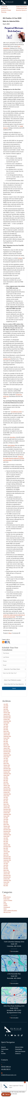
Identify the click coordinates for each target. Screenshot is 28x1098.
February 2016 (7, 872)
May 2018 (6, 848)
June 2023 (6, 760)
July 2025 (6, 724)
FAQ (2, 1051)
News (5, 902)
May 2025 (6, 727)
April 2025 (6, 729)
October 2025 (7, 719)
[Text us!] (11, 1095)
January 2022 (7, 787)
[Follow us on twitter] (9, 642)
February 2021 (7, 805)
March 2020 (6, 824)
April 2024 (6, 743)
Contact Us (18, 1053)
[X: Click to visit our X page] (8, 1035)
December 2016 (7, 856)
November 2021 (7, 790)
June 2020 (6, 819)
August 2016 (6, 861)
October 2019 (7, 833)
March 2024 (6, 744)
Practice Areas (4, 1049)
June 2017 (6, 853)
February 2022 (7, 785)
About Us (3, 1047)
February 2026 (7, 712)
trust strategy (11, 445)
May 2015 (6, 885)
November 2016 (7, 858)
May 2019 (6, 841)
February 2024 (7, 746)
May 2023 (6, 761)
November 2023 (7, 751)
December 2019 (7, 829)
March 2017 (6, 855)
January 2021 (7, 807)
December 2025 (7, 716)
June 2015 (6, 883)
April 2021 (6, 802)
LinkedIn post (7, 359)
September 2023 (7, 755)
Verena (5, 908)
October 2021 (7, 792)
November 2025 (7, 717)
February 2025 (7, 733)
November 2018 (7, 846)
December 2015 (7, 875)
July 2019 (6, 838)
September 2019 (7, 834)
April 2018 (6, 849)
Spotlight (5, 905)
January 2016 (7, 873)
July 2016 (6, 863)
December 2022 (7, 768)
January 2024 (7, 748)
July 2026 (6, 704)
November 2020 (7, 810)
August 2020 (6, 816)
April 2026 (6, 709)
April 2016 (6, 868)
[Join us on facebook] (6, 642)
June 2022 (6, 778)
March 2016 (6, 870)
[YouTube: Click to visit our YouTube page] (12, 1035)
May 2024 (6, 741)
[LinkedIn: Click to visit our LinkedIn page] (15, 1035)
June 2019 (6, 839)
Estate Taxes (6, 898)
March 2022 (6, 783)
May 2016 (6, 866)
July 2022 (6, 777)
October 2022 (7, 772)
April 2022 (6, 782)
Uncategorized (7, 907)
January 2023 (7, 766)
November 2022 (7, 770)
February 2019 (7, 844)
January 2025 (7, 734)
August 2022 (6, 775)
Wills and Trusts (7, 912)
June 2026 (6, 705)
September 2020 (7, 814)
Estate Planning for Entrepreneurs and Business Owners (21, 8)
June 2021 (6, 799)
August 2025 (6, 722)
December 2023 (7, 749)
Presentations (18, 1049)
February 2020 (7, 826)
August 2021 (6, 795)
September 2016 (7, 860)
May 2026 (6, 707)
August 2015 (6, 882)
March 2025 (6, 731)
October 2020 (7, 812)
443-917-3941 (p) (6, 1066)
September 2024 (7, 736)
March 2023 (6, 763)
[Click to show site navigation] (25, 2)
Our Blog (3, 1053)
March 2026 (6, 710)
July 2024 (6, 739)
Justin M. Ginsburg (8, 900)
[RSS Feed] (3, 642)
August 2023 (6, 756)
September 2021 (7, 794)
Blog (10, 633)
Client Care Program (20, 1051)
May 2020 (6, 821)
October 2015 (7, 878)
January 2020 (7, 827)
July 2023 (6, 758)
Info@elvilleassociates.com (8, 1075)
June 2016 (6, 865)
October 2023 (7, 753)
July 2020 (6, 817)
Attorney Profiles (19, 1047)
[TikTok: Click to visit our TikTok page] (22, 1035)
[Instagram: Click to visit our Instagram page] (18, 1035)
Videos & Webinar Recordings (10, 910)
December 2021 (7, 788)
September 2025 (7, 721)
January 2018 (7, 851)
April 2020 (6, 822)
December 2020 (7, 809)
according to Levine (16, 411)
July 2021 (6, 797)
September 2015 (7, 880)
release (20, 258)
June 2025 (6, 726)
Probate (5, 903)
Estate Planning (7, 897)
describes (12, 437)
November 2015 (7, 877)
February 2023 (7, 765)
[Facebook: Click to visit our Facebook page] (5, 1035)
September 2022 (7, 773)
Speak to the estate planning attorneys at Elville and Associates (13, 458)
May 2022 (6, 780)
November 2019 (7, 831)
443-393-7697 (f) (5, 1069)
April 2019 (6, 843)
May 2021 (6, 800)
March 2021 (6, 804)
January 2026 (7, 714)
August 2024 (6, 738)
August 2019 (6, 836)
